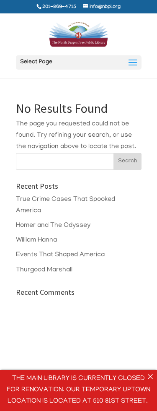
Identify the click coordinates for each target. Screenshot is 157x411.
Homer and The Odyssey (53, 225)
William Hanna (36, 240)
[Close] (150, 376)
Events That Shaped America (60, 255)
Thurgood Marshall (44, 270)
